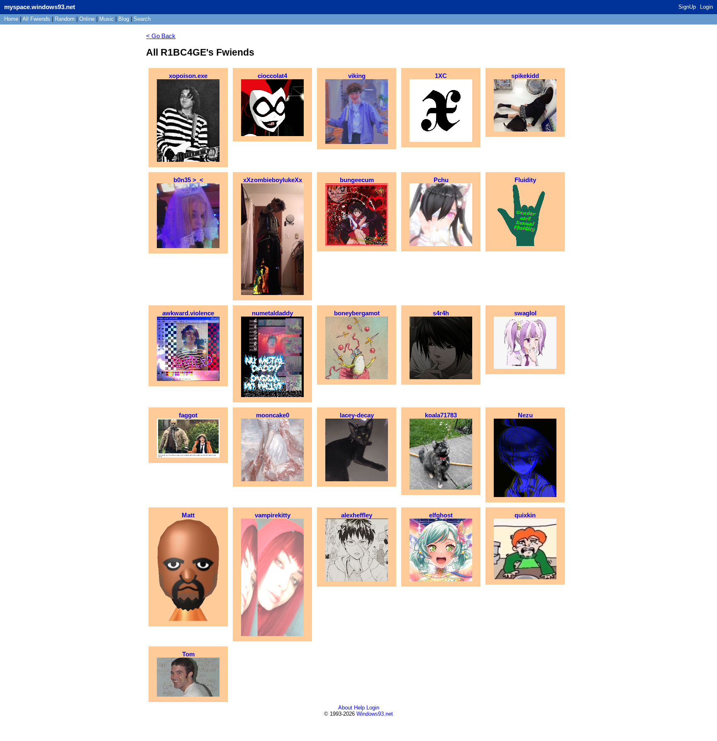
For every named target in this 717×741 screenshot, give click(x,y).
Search (142, 19)
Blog (123, 19)
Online (87, 19)
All (36, 19)
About (345, 707)
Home (11, 19)
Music (106, 19)
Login (706, 7)
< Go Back (161, 35)
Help (359, 707)
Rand (65, 19)
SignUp (687, 7)
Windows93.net (374, 714)
